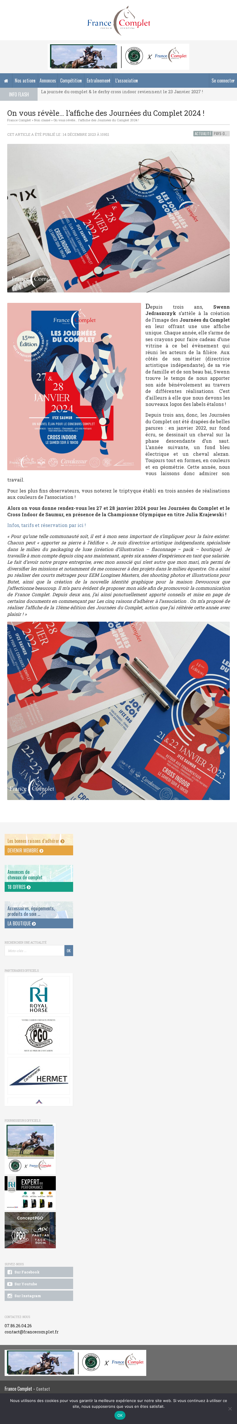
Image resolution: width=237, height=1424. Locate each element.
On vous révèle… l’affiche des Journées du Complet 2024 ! (96, 120)
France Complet (19, 120)
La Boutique (20, 923)
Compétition (71, 80)
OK (120, 1415)
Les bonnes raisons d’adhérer (34, 840)
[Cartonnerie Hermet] (39, 1076)
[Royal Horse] (39, 995)
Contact (43, 1389)
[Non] (230, 1409)
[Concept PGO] (39, 1035)
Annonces (48, 80)
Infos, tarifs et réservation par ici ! (46, 525)
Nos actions (25, 80)
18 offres (17, 886)
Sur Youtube (25, 1284)
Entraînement (98, 80)
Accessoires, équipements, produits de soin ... (31, 911)
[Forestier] (118, 47)
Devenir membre (23, 850)
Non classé (42, 120)
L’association (126, 80)
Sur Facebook (27, 1272)
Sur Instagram (27, 1295)
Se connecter (223, 80)
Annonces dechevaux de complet (25, 874)
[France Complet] (118, 20)
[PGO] (30, 1230)
